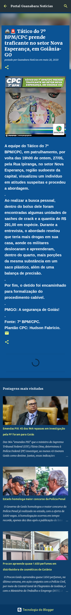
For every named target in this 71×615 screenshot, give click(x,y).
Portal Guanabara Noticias (32, 6)
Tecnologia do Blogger (38, 609)
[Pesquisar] (65, 6)
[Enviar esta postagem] (7, 334)
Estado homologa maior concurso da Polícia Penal (34, 499)
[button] (7, 67)
